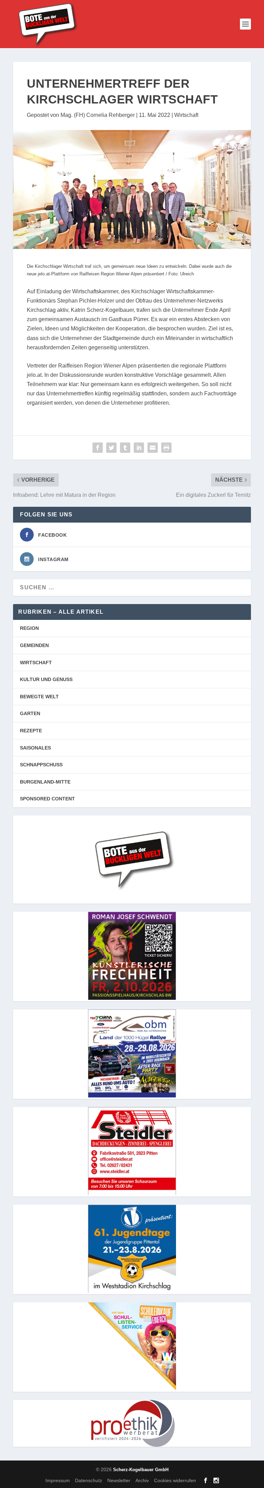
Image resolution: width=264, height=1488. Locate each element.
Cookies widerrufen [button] (175, 1480)
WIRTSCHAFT (36, 662)
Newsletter (118, 1480)
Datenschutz (88, 1480)
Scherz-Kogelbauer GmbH (140, 1469)
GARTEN (30, 713)
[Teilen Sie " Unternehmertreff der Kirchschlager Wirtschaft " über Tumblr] (125, 448)
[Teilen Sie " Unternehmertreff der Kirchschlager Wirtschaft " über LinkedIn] (139, 448)
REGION (29, 628)
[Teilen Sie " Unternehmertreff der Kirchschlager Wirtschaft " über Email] (153, 448)
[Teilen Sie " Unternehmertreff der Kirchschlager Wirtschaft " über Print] (166, 448)
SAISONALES (35, 748)
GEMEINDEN (34, 645)
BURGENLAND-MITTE (45, 782)
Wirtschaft (186, 115)
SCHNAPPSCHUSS (41, 764)
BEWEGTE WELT (39, 696)
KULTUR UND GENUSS (46, 679)
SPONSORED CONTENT (47, 798)
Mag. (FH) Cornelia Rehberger (97, 115)
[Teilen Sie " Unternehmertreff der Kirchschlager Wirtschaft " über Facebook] (97, 448)
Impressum (57, 1480)
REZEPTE (31, 730)
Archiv (142, 1480)
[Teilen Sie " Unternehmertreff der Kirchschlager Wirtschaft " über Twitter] (111, 448)
